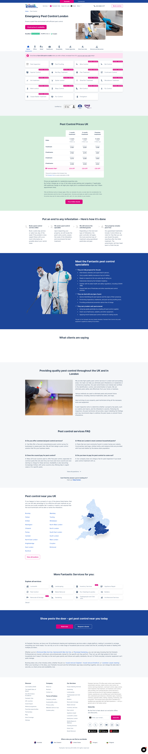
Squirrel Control (39, 71)
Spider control (64, 79)
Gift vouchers (29, 701)
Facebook (90, 725)
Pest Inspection (35, 64)
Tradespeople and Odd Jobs (87, 597)
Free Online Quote (74, 202)
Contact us (49, 692)
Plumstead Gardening (81, 652)
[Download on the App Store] (92, 731)
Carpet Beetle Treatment (39, 95)
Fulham (27, 517)
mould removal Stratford (91, 663)
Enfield (27, 521)
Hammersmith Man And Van (62, 652)
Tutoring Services (72, 725)
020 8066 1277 (100, 6)
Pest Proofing (59, 64)
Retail (41, 49)
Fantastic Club (56, 6)
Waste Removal (60, 592)
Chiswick (28, 528)
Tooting (52, 517)
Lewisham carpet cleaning (110, 663)
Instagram (112, 725)
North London (54, 528)
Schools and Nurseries (96, 49)
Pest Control (34, 592)
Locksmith (33, 586)
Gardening (58, 597)
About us (48, 686)
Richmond (53, 547)
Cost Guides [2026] (30, 686)
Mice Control (89, 63)
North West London (56, 524)
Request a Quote (83, 626)
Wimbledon (53, 521)
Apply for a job (65, 6)
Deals (74, 6)
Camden (28, 536)
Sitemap (27, 720)
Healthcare (49, 49)
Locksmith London (72, 715)
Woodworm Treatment (113, 79)
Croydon (52, 543)
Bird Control (89, 87)
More (78, 6)
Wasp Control (64, 87)
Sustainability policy (51, 702)
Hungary (95, 742)
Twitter (95, 725)
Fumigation (83, 96)
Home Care (70, 728)
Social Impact (29, 703)
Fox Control (59, 96)
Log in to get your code (84, 55)
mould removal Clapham (74, 663)
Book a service (117, 6)
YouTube (106, 725)
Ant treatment (39, 79)
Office (35, 49)
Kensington (28, 524)
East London (29, 547)
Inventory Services (89, 585)
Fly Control (113, 87)
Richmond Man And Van (44, 652)
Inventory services (72, 707)
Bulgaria (111, 742)
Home (28, 49)
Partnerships (28, 712)
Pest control (70, 710)
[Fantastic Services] (31, 6)
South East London (56, 532)
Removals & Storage (39, 597)
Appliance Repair (109, 586)
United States (77, 742)
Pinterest (101, 725)
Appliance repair (71, 713)
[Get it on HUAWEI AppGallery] (114, 731)
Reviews (48, 689)
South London (54, 536)
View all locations (32, 557)
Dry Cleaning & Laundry (87, 592)
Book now (64, 626)
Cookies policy (50, 710)
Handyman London (72, 718)
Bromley (27, 513)
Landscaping (59, 586)
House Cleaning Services (74, 686)
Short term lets (82, 49)
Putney (27, 532)
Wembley (53, 513)
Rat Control (113, 63)
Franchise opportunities (31, 709)
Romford (28, 551)
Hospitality (59, 49)
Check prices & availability (36, 27)
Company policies (51, 699)
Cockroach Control (113, 71)
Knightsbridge (29, 543)
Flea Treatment (89, 71)
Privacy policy (50, 705)
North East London (31, 539)
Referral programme (30, 706)
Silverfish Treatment (89, 79)
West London (54, 539)
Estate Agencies (70, 49)
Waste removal (71, 704)
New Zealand (57, 742)
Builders (107, 592)
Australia (39, 742)
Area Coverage (29, 717)
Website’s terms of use (52, 707)
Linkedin (117, 725)
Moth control (39, 87)
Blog (26, 714)
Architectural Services (111, 597)
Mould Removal (71, 731)
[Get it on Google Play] (103, 731)
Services (45, 6)
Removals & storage (72, 702)
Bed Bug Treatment (64, 71)
